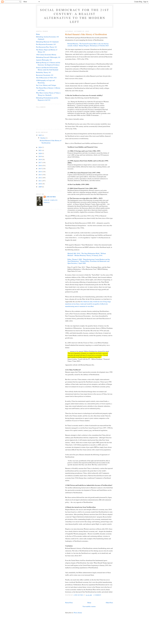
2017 (40, 162)
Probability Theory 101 (43, 72)
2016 (40, 165)
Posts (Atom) (78, 613)
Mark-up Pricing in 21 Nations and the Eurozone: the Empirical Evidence (48, 63)
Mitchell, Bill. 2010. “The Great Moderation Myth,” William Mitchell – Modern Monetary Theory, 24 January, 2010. (87, 254)
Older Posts (109, 603)
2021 (40, 150)
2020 (40, 153)
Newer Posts (69, 603)
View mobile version (89, 606)
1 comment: (97, 595)
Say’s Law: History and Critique (46, 85)
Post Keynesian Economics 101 (46, 44)
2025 (40, 135)
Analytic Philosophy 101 (44, 60)
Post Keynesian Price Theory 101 (46, 47)
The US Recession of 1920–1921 (46, 78)
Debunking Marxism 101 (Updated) (47, 42)
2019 (40, 156)
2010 (40, 184)
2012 (40, 178)
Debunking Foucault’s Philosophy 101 (48, 57)
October (43, 138)
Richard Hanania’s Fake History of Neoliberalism (86, 34)
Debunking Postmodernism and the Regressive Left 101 (47, 99)
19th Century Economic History (46, 54)
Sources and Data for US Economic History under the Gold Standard (47, 68)
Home (89, 603)
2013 (40, 175)
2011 (40, 181)
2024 (40, 147)
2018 (40, 159)
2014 (40, 172)
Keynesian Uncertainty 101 (44, 75)
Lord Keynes (51, 196)
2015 (40, 168)
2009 (40, 187)
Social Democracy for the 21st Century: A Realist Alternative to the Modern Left (74, 16)
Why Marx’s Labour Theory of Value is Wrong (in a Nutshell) (48, 94)
